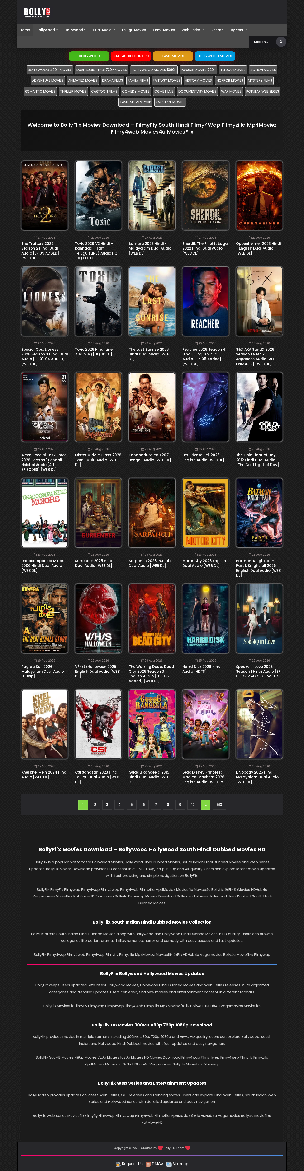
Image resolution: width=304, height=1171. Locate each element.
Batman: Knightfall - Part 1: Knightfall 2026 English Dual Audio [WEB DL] (258, 568)
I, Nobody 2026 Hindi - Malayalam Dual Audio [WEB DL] (257, 777)
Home (25, 30)
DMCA (157, 1163)
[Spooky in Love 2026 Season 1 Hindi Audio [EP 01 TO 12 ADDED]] (259, 618)
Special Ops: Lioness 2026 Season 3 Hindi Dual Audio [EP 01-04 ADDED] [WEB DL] (44, 356)
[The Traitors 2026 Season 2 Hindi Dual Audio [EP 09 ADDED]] (44, 195)
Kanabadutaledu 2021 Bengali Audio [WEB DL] (150, 457)
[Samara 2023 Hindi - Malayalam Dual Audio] (152, 195)
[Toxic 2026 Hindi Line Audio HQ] (98, 301)
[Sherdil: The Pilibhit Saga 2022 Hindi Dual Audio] (205, 195)
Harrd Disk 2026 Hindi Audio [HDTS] (202, 669)
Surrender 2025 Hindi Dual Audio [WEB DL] (94, 563)
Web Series (191, 30)
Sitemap (180, 1163)
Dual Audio (102, 30)
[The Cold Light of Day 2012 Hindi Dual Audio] (259, 407)
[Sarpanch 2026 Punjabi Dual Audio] (152, 513)
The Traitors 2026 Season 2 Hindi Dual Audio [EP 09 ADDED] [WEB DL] (40, 251)
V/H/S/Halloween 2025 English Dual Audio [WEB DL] (97, 671)
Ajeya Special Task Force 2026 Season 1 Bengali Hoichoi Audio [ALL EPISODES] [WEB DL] (43, 462)
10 (193, 804)
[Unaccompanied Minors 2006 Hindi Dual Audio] (44, 513)
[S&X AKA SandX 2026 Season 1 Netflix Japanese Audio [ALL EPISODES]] (259, 301)
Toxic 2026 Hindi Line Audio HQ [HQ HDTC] (94, 352)
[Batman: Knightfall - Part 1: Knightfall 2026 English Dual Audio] (259, 513)
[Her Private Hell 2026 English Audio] (205, 407)
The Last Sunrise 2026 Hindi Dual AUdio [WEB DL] (149, 354)
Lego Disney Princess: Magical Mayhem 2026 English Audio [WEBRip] (203, 777)
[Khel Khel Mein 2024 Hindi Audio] (44, 724)
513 (219, 804)
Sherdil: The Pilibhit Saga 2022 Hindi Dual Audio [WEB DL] (205, 248)
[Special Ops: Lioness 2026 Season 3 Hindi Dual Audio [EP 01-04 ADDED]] (44, 301)
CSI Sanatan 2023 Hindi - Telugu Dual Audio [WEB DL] (98, 777)
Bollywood (46, 30)
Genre (215, 30)
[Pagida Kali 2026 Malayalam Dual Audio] (44, 618)
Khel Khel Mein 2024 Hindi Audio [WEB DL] (44, 774)
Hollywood (74, 30)
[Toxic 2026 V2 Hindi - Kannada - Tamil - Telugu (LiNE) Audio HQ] (98, 195)
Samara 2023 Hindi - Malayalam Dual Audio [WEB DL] (150, 248)
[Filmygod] (37, 12)
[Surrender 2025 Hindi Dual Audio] (98, 513)
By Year (237, 30)
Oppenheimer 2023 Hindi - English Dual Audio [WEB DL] (258, 248)
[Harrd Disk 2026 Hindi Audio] (205, 618)
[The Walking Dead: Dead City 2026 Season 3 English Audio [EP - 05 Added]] (152, 618)
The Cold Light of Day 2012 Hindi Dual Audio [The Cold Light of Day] (257, 460)
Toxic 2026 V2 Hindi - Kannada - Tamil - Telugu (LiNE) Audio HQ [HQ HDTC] (96, 251)
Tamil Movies (164, 30)
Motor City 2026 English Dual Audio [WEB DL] (204, 563)
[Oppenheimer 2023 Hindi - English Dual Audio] (259, 195)
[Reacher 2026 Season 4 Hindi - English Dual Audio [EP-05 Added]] (205, 301)
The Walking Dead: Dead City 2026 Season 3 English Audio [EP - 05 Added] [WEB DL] (151, 674)
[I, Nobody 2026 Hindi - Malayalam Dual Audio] (259, 724)
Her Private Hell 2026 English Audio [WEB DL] (203, 457)
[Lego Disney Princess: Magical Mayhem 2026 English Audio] (205, 724)
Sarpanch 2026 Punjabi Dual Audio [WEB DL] (150, 563)
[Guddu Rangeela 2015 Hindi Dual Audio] (152, 724)
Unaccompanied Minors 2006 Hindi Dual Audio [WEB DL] (43, 565)
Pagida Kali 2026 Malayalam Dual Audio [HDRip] (42, 671)
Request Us (131, 1163)
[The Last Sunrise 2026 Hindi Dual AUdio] (152, 301)
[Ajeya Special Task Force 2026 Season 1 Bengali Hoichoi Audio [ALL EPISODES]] (44, 407)
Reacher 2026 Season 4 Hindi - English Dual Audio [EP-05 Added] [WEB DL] (204, 356)
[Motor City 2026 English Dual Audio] (205, 513)
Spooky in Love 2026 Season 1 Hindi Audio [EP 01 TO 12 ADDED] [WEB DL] (259, 671)
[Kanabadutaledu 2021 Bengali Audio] (152, 407)
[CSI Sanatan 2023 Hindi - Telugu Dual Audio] (98, 724)
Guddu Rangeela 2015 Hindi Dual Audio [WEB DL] (149, 777)
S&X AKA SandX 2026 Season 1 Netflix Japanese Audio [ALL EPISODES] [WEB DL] (255, 356)
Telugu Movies (133, 30)
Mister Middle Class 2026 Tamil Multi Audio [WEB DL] (98, 460)
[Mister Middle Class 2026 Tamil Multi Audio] (98, 407)
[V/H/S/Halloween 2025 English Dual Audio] (98, 618)
